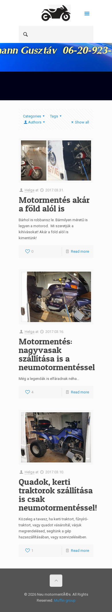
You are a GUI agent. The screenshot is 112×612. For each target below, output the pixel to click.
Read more (80, 251)
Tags (54, 116)
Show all (82, 122)
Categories (32, 116)
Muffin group (65, 600)
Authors (34, 122)
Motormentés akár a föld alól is (54, 204)
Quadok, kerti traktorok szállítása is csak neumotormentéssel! (58, 494)
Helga (29, 190)
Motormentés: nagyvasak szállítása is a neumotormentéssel (57, 354)
